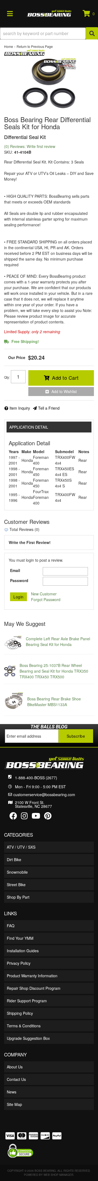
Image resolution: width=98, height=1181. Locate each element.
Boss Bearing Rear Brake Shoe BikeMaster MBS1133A (54, 701)
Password (19, 580)
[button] (49, 33)
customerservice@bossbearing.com (44, 794)
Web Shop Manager (58, 1175)
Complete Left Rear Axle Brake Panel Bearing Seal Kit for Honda (58, 641)
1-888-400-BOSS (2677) (36, 777)
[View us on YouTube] (36, 817)
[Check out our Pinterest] (47, 817)
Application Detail (28, 427)
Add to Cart (65, 377)
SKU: (8, 152)
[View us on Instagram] (24, 817)
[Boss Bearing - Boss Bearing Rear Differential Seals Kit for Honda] (24, 52)
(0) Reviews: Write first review (29, 146)
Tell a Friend (49, 408)
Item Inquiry (20, 408)
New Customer (44, 593)
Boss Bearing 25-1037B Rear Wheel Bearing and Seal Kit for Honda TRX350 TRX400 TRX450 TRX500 (54, 671)
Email (15, 570)
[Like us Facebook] (13, 817)
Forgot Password (45, 599)
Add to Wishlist (64, 391)
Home (8, 46)
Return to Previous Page (35, 46)
